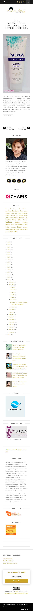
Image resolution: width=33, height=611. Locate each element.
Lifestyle (21, 217)
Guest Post (9, 215)
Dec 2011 (11, 282)
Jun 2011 (11, 319)
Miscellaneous (19, 224)
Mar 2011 (11, 327)
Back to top (25, 609)
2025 (9, 244)
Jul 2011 (11, 317)
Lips (26, 217)
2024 (9, 247)
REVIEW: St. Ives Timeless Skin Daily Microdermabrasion (16, 25)
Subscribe (16, 581)
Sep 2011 (11, 312)
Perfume (13, 227)
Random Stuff (14, 229)
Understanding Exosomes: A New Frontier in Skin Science (19, 384)
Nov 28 (13, 287)
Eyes (9, 211)
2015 (9, 269)
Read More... (8, 116)
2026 (9, 242)
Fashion (25, 211)
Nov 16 (13, 294)
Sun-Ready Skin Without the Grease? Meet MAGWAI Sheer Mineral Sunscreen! (20, 367)
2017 (9, 264)
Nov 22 (13, 289)
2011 (9, 279)
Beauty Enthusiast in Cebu (10, 563)
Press (19, 227)
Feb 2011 (11, 329)
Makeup (9, 222)
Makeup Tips (9, 224)
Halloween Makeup (23, 215)
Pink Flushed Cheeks (8, 561)
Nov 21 (13, 292)
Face (21, 211)
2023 (9, 249)
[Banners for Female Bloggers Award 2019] (16, 452)
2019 (9, 259)
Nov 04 (13, 307)
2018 (9, 262)
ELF (7, 211)
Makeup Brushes (21, 222)
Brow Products (23, 209)
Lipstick (8, 220)
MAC (19, 220)
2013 (9, 274)
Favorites (8, 213)
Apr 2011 (11, 324)
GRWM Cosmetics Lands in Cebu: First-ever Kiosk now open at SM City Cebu (20, 375)
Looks (14, 220)
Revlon (22, 229)
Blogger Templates (7, 604)
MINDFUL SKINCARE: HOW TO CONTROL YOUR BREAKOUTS (19, 347)
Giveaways (24, 213)
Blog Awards (16, 209)
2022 (9, 252)
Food (12, 213)
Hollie (16, 591)
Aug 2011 (11, 314)
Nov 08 (13, 299)
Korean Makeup (14, 217)
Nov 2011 (11, 284)
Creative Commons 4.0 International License (16, 593)
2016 (9, 267)
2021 (9, 254)
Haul (7, 217)
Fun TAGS (18, 213)
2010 (9, 334)
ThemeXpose (20, 604)
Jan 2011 (11, 332)
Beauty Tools (9, 209)
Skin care (16, 21)
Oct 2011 (11, 309)
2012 (9, 277)
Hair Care (15, 215)
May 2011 (11, 322)
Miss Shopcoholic (7, 558)
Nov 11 (12, 297)
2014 (9, 272)
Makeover (25, 219)
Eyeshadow (15, 211)
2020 (9, 257)
